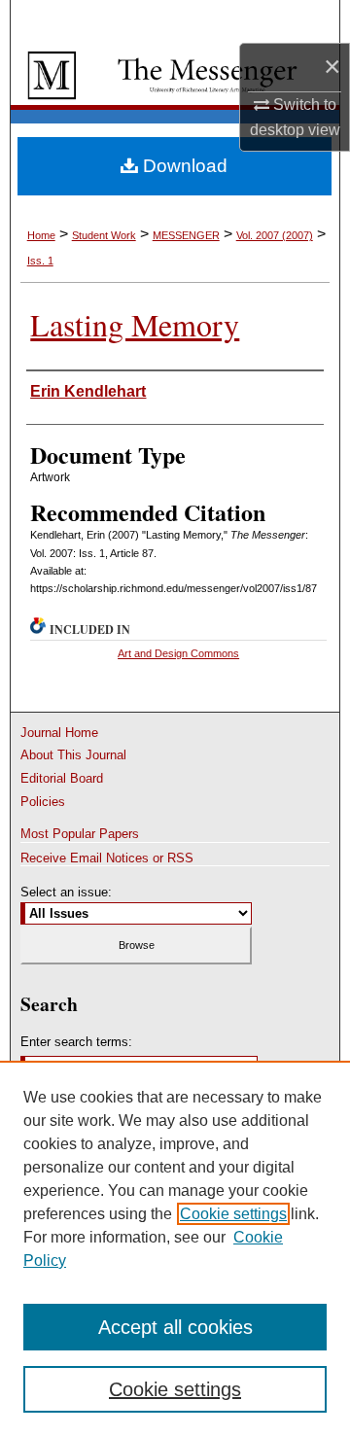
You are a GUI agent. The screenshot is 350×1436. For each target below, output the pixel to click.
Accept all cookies (175, 1327)
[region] (175, 1248)
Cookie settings (233, 1214)
